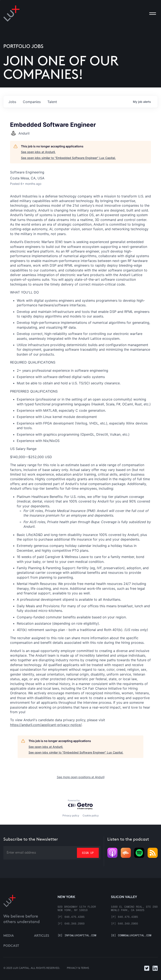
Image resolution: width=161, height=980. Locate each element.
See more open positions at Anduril (80, 777)
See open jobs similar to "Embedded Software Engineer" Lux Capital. (68, 158)
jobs (12, 102)
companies (32, 102)
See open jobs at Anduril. (38, 152)
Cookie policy (91, 815)
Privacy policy (70, 815)
